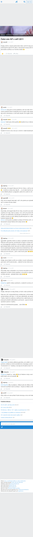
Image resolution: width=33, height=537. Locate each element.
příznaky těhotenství (14, 483)
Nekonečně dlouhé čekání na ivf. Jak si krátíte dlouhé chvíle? (15, 228)
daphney (4, 283)
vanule (3, 122)
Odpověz (9, 53)
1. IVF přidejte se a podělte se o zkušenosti (11, 412)
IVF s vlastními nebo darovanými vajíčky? (10, 415)
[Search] (24, 1)
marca (3, 220)
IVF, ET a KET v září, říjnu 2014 (8, 405)
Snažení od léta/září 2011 (7, 417)
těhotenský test (12, 486)
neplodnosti (20, 491)
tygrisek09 (4, 362)
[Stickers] (2, 427)
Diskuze (3, 34)
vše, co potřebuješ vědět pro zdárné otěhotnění (15, 481)
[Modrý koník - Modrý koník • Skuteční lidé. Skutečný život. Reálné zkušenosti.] (17, 2)
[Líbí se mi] (2, 116)
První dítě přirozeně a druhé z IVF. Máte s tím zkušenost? (14, 231)
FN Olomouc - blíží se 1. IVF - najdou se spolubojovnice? (14, 410)
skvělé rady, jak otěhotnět (17, 482)
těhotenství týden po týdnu (14, 488)
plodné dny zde (12, 485)
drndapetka (5, 385)
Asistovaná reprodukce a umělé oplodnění (17, 34)
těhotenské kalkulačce (24, 489)
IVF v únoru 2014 (5, 407)
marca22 (4, 109)
